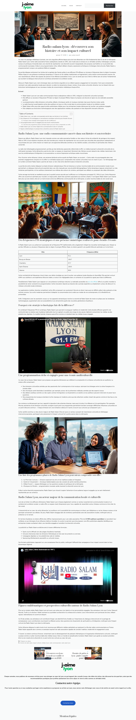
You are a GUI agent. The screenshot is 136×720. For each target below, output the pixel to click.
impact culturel (37, 643)
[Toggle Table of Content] (70, 114)
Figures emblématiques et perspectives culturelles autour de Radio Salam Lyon (43, 129)
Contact (79, 5)
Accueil (64, 5)
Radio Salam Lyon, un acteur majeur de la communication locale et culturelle (42, 127)
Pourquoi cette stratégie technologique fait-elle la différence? (39, 120)
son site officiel (92, 282)
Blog (71, 5)
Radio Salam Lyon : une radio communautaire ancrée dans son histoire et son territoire (44, 116)
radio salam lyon (66, 643)
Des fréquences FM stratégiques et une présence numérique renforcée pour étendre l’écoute (46, 118)
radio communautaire (55, 643)
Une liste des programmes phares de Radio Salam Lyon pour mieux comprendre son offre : (47, 124)
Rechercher (109, 6)
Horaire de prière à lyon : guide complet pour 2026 (80, 655)
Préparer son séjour (25, 641)
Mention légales (68, 716)
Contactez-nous (68, 703)
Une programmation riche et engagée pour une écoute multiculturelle (40, 122)
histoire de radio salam (26, 643)
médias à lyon (45, 643)
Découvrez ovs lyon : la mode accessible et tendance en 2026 (55, 655)
